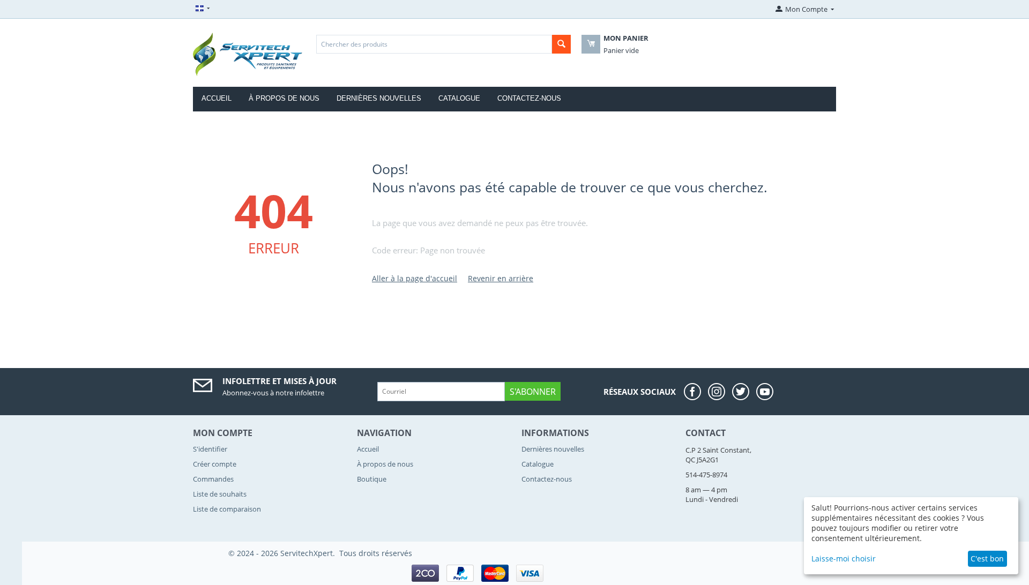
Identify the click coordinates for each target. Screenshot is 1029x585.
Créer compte (214, 464)
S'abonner (533, 392)
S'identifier (210, 449)
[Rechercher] (561, 44)
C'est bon (987, 558)
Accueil (217, 98)
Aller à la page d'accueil (414, 278)
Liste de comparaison (227, 509)
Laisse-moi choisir (843, 558)
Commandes (213, 479)
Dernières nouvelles (379, 98)
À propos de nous (284, 98)
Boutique (371, 479)
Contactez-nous (529, 98)
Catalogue (459, 98)
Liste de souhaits (220, 494)
